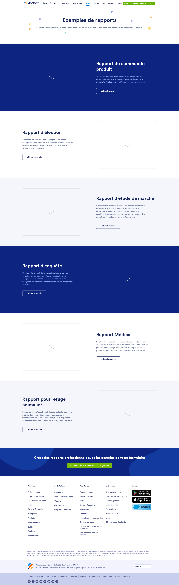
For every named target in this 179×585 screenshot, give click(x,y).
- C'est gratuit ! (139, 3)
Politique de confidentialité (57, 576)
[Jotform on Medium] (40, 581)
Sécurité (73, 576)
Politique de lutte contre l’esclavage (116, 576)
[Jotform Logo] (31, 3)
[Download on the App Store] (141, 500)
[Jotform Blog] (44, 581)
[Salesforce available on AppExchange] (141, 507)
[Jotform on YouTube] (52, 581)
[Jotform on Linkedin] (37, 581)
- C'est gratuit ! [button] (89, 465)
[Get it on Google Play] (141, 493)
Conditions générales (35, 576)
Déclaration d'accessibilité (90, 576)
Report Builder (49, 3)
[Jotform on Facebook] (29, 581)
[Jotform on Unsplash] (56, 581)
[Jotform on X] (33, 581)
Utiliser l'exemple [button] (108, 91)
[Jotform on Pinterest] (48, 581)
